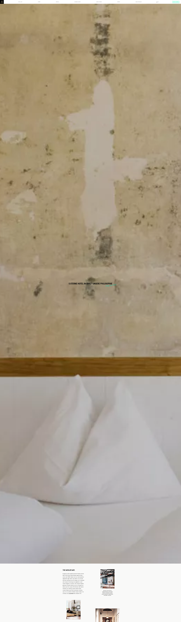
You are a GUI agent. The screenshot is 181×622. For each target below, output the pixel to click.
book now (176, 1)
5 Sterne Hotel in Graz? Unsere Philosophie (90, 283)
